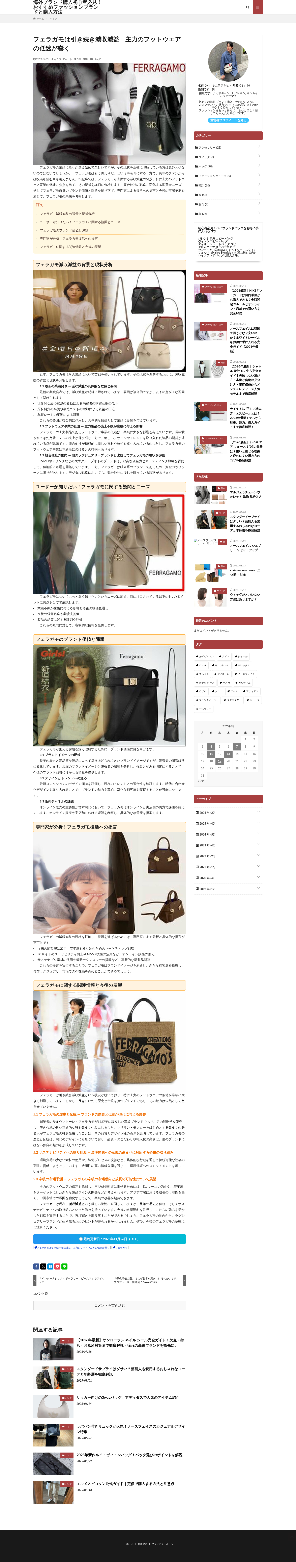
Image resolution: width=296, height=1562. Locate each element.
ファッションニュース (214, 176)
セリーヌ (255, 700)
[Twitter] (43, 1266)
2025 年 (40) (207, 823)
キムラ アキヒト (63, 59)
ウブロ (202, 691)
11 (211, 754)
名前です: (204, 85)
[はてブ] (50, 1266)
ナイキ (225, 656)
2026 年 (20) (207, 813)
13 (228, 754)
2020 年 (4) (206, 878)
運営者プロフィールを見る (228, 120)
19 (219, 761)
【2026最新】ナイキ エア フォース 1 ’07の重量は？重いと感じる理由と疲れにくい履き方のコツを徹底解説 (246, 451)
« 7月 (201, 781)
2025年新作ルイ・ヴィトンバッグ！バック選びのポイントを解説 (129, 1455)
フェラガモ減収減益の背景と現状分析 (67, 213)
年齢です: (239, 85)
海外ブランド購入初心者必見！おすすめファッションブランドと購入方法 (67, 7)
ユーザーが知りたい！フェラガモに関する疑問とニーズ (80, 222)
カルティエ (244, 683)
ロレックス (244, 665)
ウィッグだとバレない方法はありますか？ (245, 597)
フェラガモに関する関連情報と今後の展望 (70, 247)
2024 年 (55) (207, 834)
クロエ (218, 691)
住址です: (205, 93)
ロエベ (202, 665)
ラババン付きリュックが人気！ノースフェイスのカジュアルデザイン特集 (131, 1429)
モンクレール (222, 665)
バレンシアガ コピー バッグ (215, 238)
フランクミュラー (208, 700)
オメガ (226, 683)
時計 (204, 185)
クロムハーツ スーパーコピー (216, 247)
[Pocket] (57, 1266)
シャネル (242, 656)
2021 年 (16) (207, 867)
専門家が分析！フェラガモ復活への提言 (69, 238)
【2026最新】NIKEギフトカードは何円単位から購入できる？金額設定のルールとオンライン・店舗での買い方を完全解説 (246, 302)
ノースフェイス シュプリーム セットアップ (245, 548)
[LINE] (64, 1266)
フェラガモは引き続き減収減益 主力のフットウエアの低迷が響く (73, 1248)
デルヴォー (205, 709)
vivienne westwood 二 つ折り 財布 (245, 573)
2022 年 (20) (207, 856)
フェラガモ (121, 1248)
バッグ (97, 59)
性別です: (204, 89)
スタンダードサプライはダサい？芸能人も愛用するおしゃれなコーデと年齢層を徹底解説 (131, 1371)
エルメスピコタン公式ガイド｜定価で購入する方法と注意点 (125, 1484)
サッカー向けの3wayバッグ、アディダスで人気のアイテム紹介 (128, 1398)
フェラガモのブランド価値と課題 (64, 230)
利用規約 (142, 1544)
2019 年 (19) (207, 889)
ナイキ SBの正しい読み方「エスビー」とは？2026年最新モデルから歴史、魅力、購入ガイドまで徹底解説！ (246, 418)
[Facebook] (36, 1266)
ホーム (130, 1544)
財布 (203, 204)
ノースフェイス (246, 674)
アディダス (252, 691)
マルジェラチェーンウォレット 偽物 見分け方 (246, 494)
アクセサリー (209, 147)
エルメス (204, 674)
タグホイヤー (234, 700)
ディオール (223, 674)
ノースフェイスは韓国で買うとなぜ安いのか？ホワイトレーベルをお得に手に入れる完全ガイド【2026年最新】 (245, 340)
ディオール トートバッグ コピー (218, 244)
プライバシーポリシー (164, 1544)
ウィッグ (206, 157)
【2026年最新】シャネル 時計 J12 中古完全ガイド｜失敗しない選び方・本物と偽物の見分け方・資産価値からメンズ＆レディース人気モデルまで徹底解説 (245, 380)
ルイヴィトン (206, 656)
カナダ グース (206, 683)
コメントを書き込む (109, 1305)
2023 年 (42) (207, 845)
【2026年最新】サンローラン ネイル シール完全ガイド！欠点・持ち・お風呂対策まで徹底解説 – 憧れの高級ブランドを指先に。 (130, 1343)
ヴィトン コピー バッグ (213, 241)
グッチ (234, 691)
